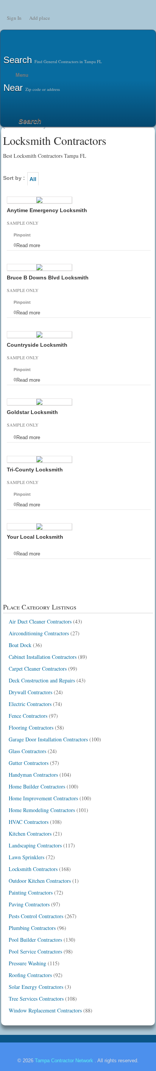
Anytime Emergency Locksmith (47, 210)
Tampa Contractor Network (65, 1060)
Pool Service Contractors (35, 951)
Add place (39, 17)
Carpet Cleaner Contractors (38, 668)
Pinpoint (22, 235)
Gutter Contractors (28, 762)
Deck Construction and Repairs (42, 680)
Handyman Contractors (33, 774)
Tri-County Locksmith (35, 469)
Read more (28, 245)
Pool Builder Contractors (35, 939)
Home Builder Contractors (37, 786)
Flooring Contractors (31, 727)
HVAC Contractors (28, 821)
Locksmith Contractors (33, 869)
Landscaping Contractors (35, 845)
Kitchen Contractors (30, 833)
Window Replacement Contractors (45, 1010)
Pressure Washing (27, 963)
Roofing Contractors (30, 975)
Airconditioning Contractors (39, 633)
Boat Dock (20, 645)
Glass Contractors (27, 751)
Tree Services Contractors (36, 998)
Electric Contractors (30, 704)
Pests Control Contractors (36, 916)
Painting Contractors (31, 892)
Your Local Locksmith (35, 537)
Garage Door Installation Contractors (48, 739)
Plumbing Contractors (32, 927)
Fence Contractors (28, 715)
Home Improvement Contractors (43, 798)
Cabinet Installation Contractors (42, 656)
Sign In (14, 17)
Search (30, 121)
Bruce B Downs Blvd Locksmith (48, 277)
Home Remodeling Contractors (42, 810)
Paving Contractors (29, 904)
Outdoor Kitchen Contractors (40, 880)
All (33, 179)
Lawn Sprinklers (26, 857)
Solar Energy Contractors (36, 986)
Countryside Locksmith (37, 345)
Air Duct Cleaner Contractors (40, 621)
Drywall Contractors (30, 692)
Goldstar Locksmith (32, 412)
